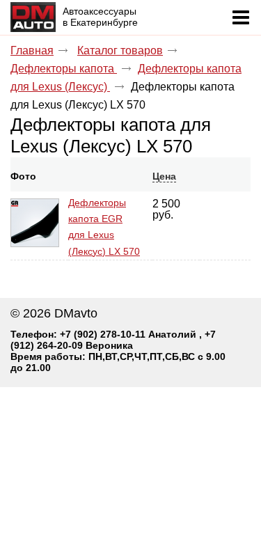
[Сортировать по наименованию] (73, 176)
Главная (32, 50)
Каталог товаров (120, 50)
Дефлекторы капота (63, 68)
